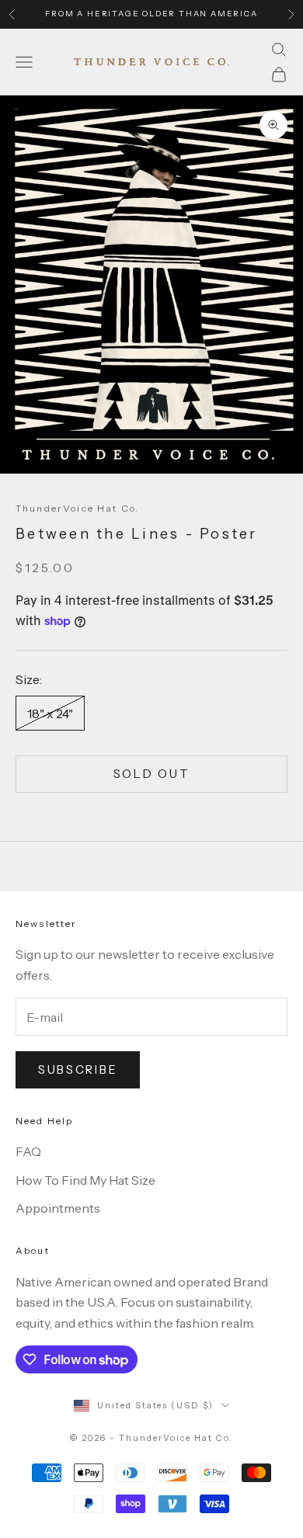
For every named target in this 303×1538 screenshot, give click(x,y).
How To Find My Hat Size (85, 1180)
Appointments (58, 1208)
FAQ (28, 1151)
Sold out (151, 773)
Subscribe (77, 1069)
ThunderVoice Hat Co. (77, 508)
